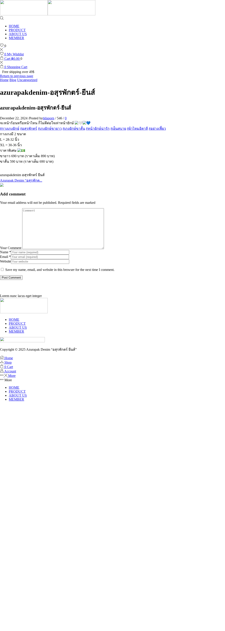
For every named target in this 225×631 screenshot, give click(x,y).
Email (5, 257)
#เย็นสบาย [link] (118, 128)
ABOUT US (18, 34)
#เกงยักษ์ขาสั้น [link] (74, 128)
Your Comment (10, 248)
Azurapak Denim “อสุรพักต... (21, 180)
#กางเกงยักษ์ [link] (9, 128)
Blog (12, 80)
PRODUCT (17, 30)
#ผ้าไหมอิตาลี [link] (137, 128)
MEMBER (16, 38)
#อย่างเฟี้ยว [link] (157, 128)
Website (5, 261)
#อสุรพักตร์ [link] (28, 128)
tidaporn (48, 118)
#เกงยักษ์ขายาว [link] (50, 128)
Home (4, 80)
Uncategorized (27, 80)
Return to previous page (16, 76)
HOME (14, 26)
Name (5, 252)
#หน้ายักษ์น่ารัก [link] (98, 128)
